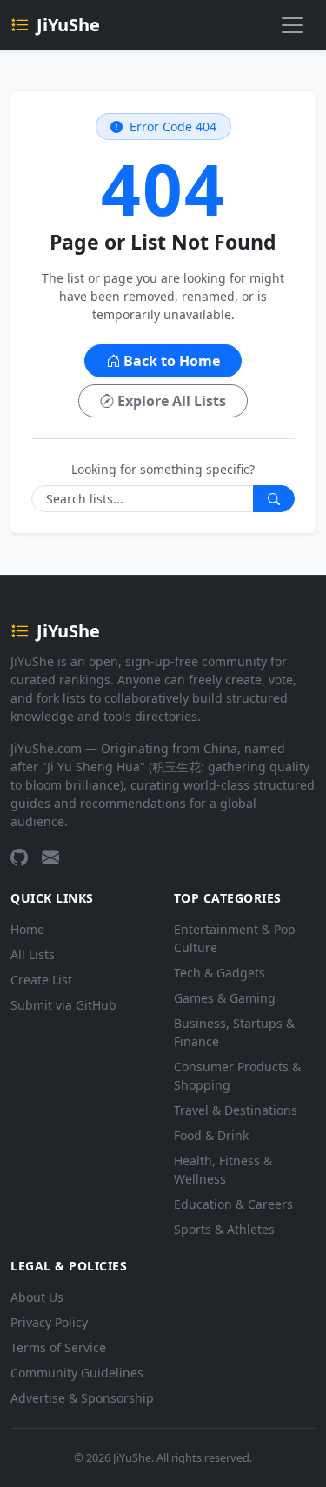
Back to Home (171, 360)
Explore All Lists (171, 400)
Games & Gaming (225, 998)
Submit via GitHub (63, 1005)
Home (27, 929)
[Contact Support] (50, 857)
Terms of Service (58, 1347)
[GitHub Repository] (19, 857)
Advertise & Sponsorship (82, 1398)
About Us (36, 1297)
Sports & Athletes (224, 1229)
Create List (41, 979)
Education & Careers (233, 1204)
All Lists (32, 954)
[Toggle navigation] (292, 25)
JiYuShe (68, 25)
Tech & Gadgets (219, 972)
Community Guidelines (76, 1372)
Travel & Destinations (235, 1110)
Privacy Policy (49, 1322)
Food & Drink (211, 1135)
